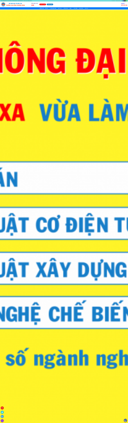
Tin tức (86, 8)
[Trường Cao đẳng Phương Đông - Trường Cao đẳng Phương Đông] (15, 4)
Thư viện (75, 8)
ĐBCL (71, 8)
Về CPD (46, 8)
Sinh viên (81, 8)
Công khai (66, 8)
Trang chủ (41, 8)
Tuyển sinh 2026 (53, 8)
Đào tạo (60, 8)
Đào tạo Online (118, 0)
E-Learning (113, 0)
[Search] (121, 0)
